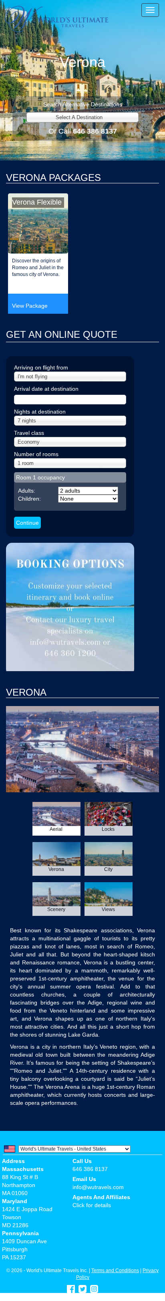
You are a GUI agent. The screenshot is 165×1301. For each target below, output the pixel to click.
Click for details (91, 1205)
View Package (30, 305)
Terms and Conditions (115, 1270)
